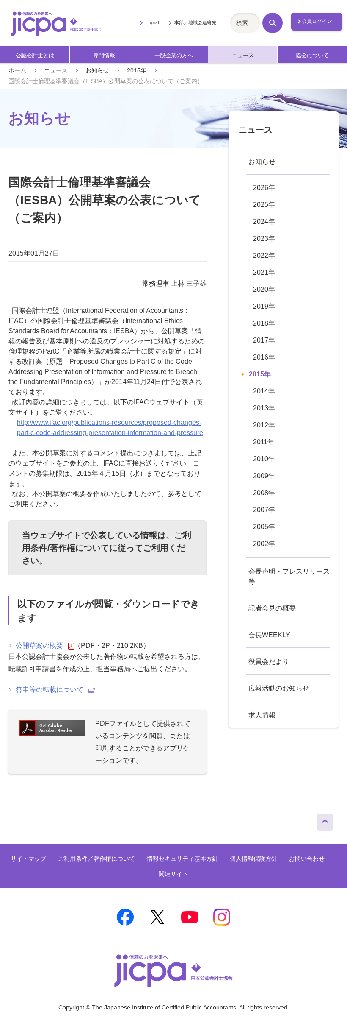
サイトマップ (28, 858)
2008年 (264, 492)
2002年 (264, 543)
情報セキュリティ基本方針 (182, 858)
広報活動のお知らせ (278, 688)
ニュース (243, 55)
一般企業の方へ (173, 55)
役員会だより (268, 661)
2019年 (264, 306)
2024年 (264, 221)
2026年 (264, 187)
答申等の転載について (49, 689)
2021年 (264, 272)
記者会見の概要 (272, 608)
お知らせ (97, 70)
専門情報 (104, 55)
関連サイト (173, 873)
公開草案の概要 (39, 645)
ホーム (17, 70)
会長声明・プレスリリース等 (289, 576)
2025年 (264, 204)
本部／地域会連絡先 (195, 22)
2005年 (264, 526)
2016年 (264, 357)
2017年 (264, 340)
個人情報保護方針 (253, 858)
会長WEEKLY (269, 634)
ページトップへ (325, 819)
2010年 (264, 459)
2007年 (264, 509)
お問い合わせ (307, 858)
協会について (312, 55)
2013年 (264, 408)
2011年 (263, 442)
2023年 (264, 238)
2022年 (264, 255)
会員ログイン (317, 21)
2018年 (264, 323)
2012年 (264, 425)
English (153, 22)
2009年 (264, 476)
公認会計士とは (35, 55)
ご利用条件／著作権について (96, 858)
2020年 (264, 289)
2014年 (264, 391)
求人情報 (261, 715)
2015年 (136, 70)
